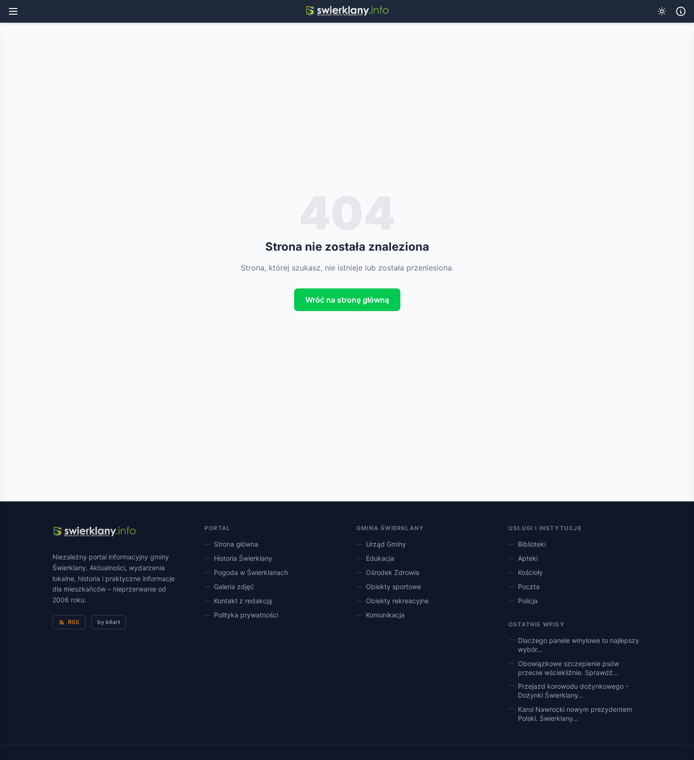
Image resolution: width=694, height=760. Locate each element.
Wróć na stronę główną (347, 299)
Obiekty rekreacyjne (397, 601)
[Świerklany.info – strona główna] (94, 532)
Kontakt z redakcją (243, 601)
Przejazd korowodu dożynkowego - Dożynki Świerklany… (573, 690)
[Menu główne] (13, 11)
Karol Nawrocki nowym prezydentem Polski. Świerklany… (575, 713)
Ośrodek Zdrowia (392, 572)
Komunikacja (385, 615)
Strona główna (236, 544)
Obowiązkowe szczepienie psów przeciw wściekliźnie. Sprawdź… (568, 667)
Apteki (528, 558)
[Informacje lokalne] (680, 11)
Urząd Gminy (386, 544)
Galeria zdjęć (234, 587)
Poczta (529, 587)
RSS (73, 621)
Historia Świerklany (243, 558)
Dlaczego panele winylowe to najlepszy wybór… (578, 644)
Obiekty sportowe (393, 587)
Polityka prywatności (246, 615)
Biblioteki (532, 544)
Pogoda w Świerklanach (251, 572)
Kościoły (530, 572)
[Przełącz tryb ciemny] (661, 11)
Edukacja (380, 558)
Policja (528, 601)
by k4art (108, 621)
